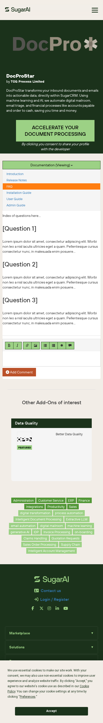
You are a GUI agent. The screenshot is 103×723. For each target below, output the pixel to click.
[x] (44, 610)
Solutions (51, 647)
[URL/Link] (27, 345)
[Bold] (9, 345)
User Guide (14, 199)
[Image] (35, 345)
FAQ (9, 186)
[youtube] (68, 610)
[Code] (62, 345)
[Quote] (70, 345)
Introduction (15, 174)
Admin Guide (15, 205)
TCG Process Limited (27, 81)
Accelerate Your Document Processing (55, 130)
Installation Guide (18, 193)
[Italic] (17, 345)
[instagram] (52, 610)
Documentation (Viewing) (50, 165)
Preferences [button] (28, 696)
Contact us (51, 590)
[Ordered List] (53, 345)
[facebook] (36, 610)
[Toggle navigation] (95, 10)
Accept (51, 711)
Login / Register (54, 599)
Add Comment (21, 372)
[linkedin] (60, 610)
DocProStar (20, 76)
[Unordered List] (45, 345)
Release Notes (16, 180)
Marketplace (51, 633)
